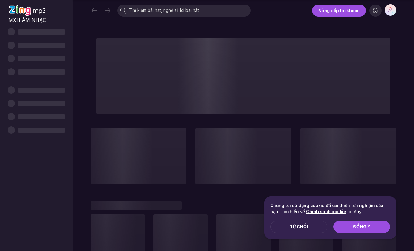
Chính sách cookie (326, 211)
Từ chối (299, 226)
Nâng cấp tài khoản (339, 10)
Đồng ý (361, 226)
